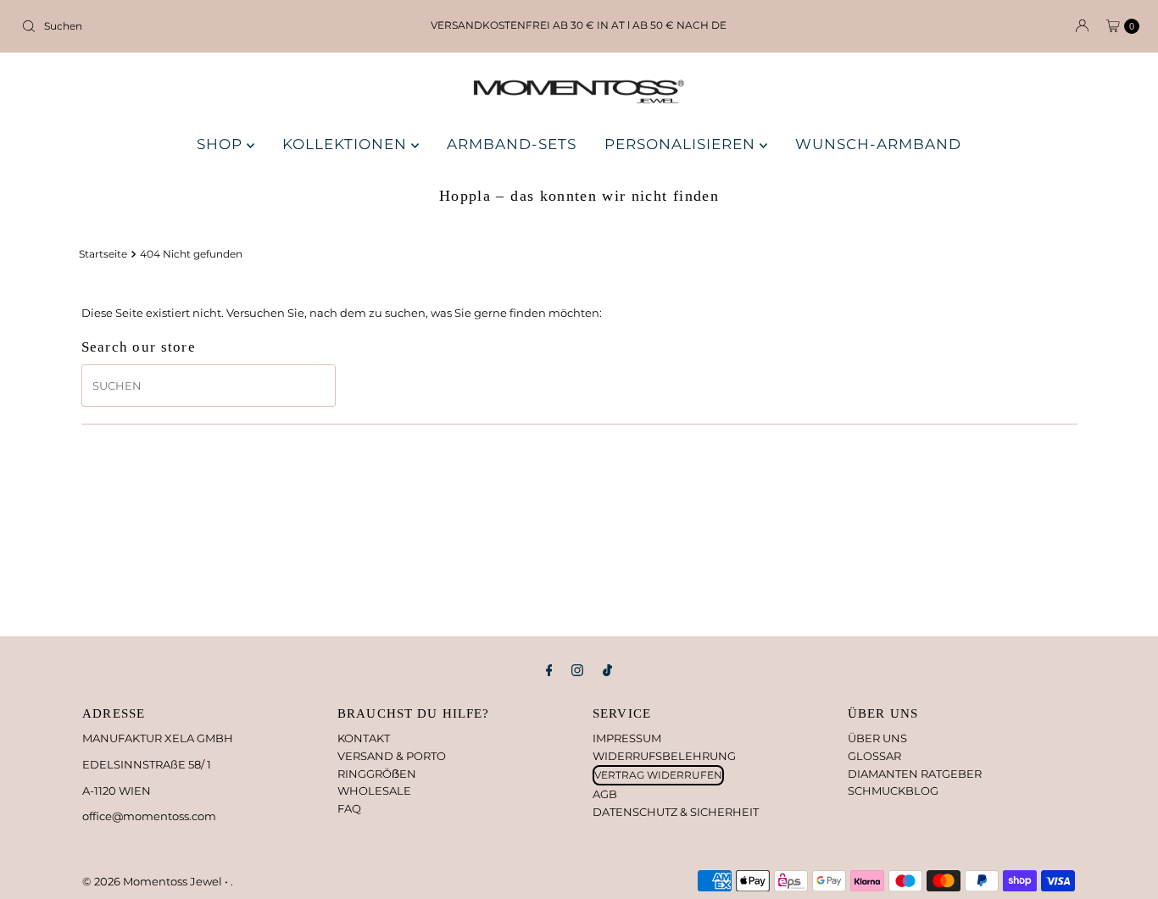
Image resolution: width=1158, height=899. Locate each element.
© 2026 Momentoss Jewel (153, 881)
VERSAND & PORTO (391, 756)
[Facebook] (549, 671)
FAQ (349, 808)
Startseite (103, 254)
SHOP (222, 144)
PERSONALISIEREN (682, 144)
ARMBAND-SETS (511, 144)
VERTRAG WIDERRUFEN (658, 775)
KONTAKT (363, 738)
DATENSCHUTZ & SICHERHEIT (676, 812)
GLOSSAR (874, 756)
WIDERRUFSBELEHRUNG (664, 756)
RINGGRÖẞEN (376, 773)
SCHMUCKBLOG (893, 790)
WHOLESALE (374, 790)
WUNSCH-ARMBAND (878, 144)
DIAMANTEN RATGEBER (915, 773)
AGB (605, 794)
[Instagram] (577, 671)
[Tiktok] (607, 671)
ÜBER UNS (877, 738)
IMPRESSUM (627, 738)
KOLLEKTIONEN (346, 144)
